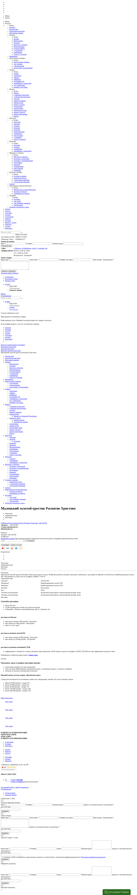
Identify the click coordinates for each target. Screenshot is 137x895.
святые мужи (18, 103)
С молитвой (18, 50)
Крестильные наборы (21, 62)
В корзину (31, 541)
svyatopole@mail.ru (7, 787)
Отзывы (8, 221)
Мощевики (13, 56)
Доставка (8, 213)
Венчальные (18, 41)
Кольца (16, 39)
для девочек (18, 64)
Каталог (12, 27)
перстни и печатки (20, 45)
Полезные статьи (11, 279)
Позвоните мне (6, 246)
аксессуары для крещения (23, 68)
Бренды (8, 219)
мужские (17, 130)
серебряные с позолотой (22, 83)
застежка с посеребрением (23, 161)
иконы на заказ (19, 105)
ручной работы (19, 49)
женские (17, 124)
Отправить (5, 811)
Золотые (17, 43)
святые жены (18, 108)
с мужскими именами (22, 182)
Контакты (8, 228)
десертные (17, 76)
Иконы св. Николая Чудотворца (25, 416)
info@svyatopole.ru (22, 787)
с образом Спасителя (21, 95)
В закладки (5, 545)
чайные (16, 77)
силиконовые (18, 166)
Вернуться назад (7, 698)
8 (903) (17, 780)
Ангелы (16, 99)
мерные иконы (19, 420)
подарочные (18, 106)
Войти (3, 294)
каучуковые (18, 163)
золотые (17, 126)
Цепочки (17, 145)
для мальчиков (19, 66)
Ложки (16, 74)
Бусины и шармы (20, 176)
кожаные (17, 128)
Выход (16, 273)
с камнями (17, 137)
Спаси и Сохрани (20, 54)
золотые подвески (20, 192)
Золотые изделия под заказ (19, 207)
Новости (8, 224)
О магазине (9, 217)
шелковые (17, 170)
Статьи (7, 226)
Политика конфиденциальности (93, 857)
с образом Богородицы (22, 97)
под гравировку (19, 85)
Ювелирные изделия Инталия (25, 190)
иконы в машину (20, 101)
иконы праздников (20, 114)
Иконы (16, 93)
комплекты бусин (20, 178)
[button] (117, 892)
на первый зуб (19, 81)
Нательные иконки (16, 33)
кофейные (17, 79)
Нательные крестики (17, 31)
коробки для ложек (21, 87)
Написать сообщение (8, 271)
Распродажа (13, 29)
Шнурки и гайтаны (21, 157)
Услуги (7, 211)
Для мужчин (18, 205)
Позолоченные (19, 47)
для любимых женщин (22, 203)
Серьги (12, 184)
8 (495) (7, 284)
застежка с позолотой (21, 159)
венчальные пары (20, 110)
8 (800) (7, 302)
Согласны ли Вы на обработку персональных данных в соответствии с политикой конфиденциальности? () (54, 857)
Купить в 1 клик (16, 545)
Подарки (17, 199)
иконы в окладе (19, 112)
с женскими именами (21, 180)
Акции (7, 209)
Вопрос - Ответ (10, 222)
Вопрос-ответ (10, 281)
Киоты (16, 116)
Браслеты (17, 122)
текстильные (18, 135)
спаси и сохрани (20, 139)
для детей (17, 201)
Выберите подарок (8, 538)
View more (9, 702)
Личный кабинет (7, 273)
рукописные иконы (21, 422)
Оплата (7, 215)
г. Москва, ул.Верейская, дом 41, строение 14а (30, 248)
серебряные (18, 52)
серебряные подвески (21, 193)
